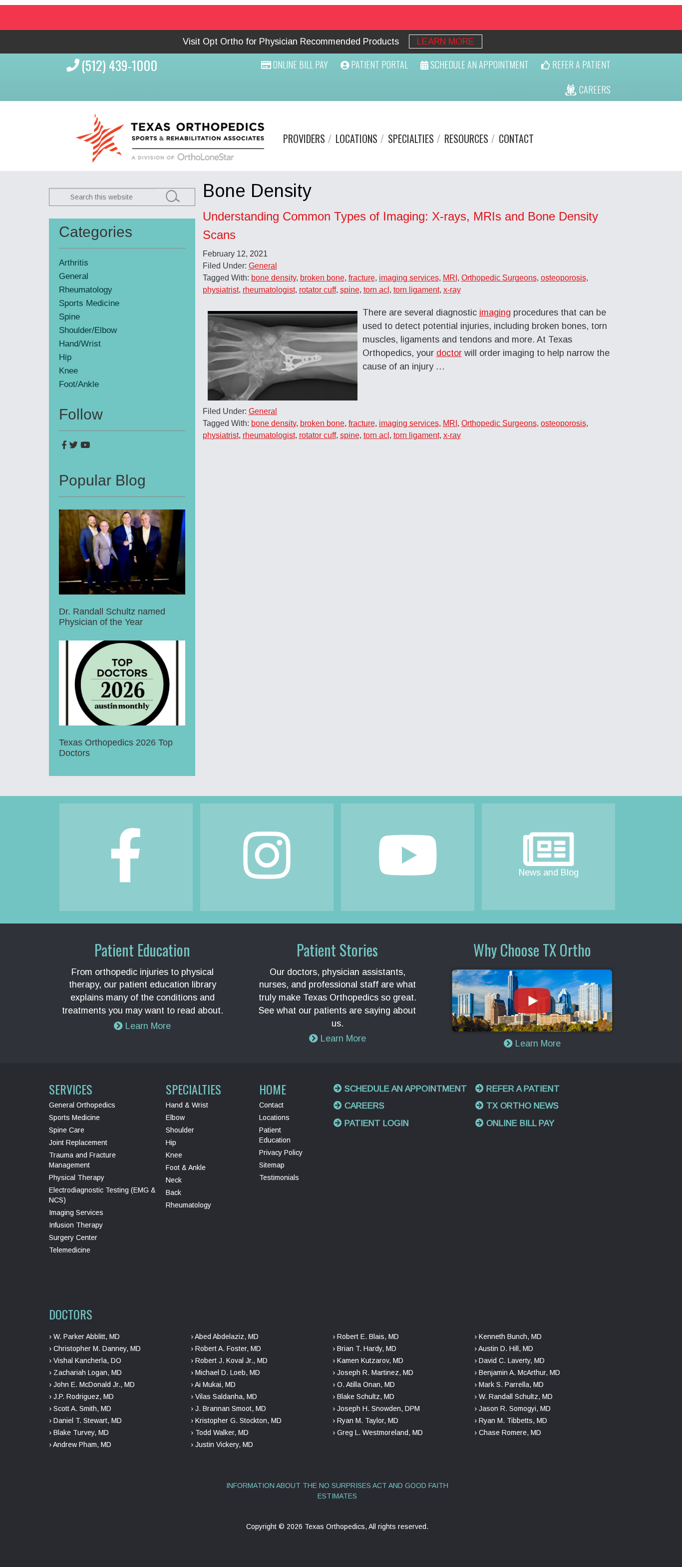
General (263, 266)
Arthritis (73, 263)
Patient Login (375, 1123)
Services (70, 1089)
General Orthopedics (82, 1105)
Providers (304, 138)
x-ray (452, 290)
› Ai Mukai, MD (213, 1384)
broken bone (322, 278)
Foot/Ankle (79, 384)
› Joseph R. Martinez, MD (373, 1372)
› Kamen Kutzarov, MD (368, 1360)
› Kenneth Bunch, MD (508, 1336)
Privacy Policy (281, 1152)
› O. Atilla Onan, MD (364, 1384)
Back (173, 1192)
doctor (449, 353)
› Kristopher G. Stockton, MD (236, 1420)
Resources (466, 138)
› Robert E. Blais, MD (366, 1336)
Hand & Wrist (187, 1105)
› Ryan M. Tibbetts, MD (510, 1420)
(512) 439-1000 (119, 65)
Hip (65, 357)
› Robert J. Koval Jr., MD (229, 1360)
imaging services (409, 278)
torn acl (376, 290)
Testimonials (279, 1178)
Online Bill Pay (299, 64)
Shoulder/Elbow (88, 330)
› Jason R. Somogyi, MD (512, 1408)
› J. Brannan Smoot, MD (228, 1408)
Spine (69, 317)
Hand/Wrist (80, 343)
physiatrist (221, 290)
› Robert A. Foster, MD (226, 1348)
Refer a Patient (522, 1089)
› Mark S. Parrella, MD (509, 1384)
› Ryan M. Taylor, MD (365, 1420)
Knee (68, 371)
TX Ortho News (521, 1105)
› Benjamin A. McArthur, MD (517, 1372)
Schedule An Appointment (478, 64)
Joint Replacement (78, 1142)
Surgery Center (73, 1238)
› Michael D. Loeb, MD (225, 1372)
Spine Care (66, 1130)
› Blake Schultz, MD (363, 1396)
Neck (174, 1180)
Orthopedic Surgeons (499, 278)
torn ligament (416, 290)
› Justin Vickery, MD (222, 1444)
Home (272, 1089)
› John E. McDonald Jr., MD (92, 1384)
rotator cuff (317, 290)
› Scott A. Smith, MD (80, 1408)
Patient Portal (378, 64)
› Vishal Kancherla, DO (85, 1360)
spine (349, 290)
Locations (356, 138)
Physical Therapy (76, 1178)
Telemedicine (69, 1250)
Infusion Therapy (76, 1225)
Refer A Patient (580, 64)
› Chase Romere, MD (507, 1432)
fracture (361, 278)
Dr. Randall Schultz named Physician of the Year (112, 616)
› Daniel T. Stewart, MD (85, 1420)
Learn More (445, 41)
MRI (450, 278)
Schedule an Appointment (404, 1089)
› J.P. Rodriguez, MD (81, 1396)
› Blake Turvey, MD (79, 1432)
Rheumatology (85, 289)
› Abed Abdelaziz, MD (225, 1336)
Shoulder (180, 1130)
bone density (273, 278)
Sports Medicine (89, 303)
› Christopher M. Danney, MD (95, 1348)
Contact (516, 138)
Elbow (175, 1118)
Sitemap (272, 1165)
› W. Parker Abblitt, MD (84, 1336)
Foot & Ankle (186, 1168)
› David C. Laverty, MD (509, 1360)
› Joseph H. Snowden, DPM (376, 1408)
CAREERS (594, 89)
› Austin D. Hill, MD (503, 1348)
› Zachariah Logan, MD (85, 1372)
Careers (363, 1105)
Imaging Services (76, 1212)
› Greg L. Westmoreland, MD (378, 1432)
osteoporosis (563, 278)
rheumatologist (269, 290)
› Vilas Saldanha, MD (224, 1396)
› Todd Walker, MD (220, 1432)
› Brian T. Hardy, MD (364, 1348)
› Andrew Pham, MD (80, 1444)
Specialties (411, 138)
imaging (495, 313)
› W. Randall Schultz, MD (513, 1396)
